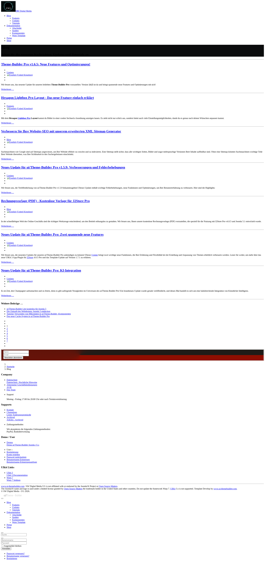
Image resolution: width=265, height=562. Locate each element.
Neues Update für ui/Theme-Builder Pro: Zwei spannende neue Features (52, 234)
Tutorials (16, 23)
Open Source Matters (108, 486)
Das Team (11, 390)
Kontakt (10, 410)
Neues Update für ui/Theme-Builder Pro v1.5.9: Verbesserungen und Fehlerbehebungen (63, 167)
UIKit (172, 489)
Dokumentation (13, 25)
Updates (15, 20)
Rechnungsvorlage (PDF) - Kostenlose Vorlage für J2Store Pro (45, 201)
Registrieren (12, 558)
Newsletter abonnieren (13, 358)
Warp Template (18, 35)
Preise (9, 38)
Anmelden (6, 549)
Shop (9, 40)
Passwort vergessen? (16, 553)
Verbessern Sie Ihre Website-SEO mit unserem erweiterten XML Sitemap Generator (61, 131)
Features (15, 18)
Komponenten (18, 33)
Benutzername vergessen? (18, 556)
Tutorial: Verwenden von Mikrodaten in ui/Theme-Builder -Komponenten (39, 314)
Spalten (15, 30)
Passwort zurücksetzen (16, 457)
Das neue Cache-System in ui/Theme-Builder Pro (28, 316)
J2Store (30, 257)
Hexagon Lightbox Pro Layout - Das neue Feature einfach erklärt (47, 97)
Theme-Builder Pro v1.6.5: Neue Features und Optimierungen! (45, 64)
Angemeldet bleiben (12, 546)
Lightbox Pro (24, 118)
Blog (9, 16)
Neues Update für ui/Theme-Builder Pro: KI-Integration (41, 270)
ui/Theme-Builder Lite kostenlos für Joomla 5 (26, 309)
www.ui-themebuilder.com (12, 486)
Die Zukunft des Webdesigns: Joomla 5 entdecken (28, 311)
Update (95, 255)
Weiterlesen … (7, 89)
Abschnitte (17, 28)
